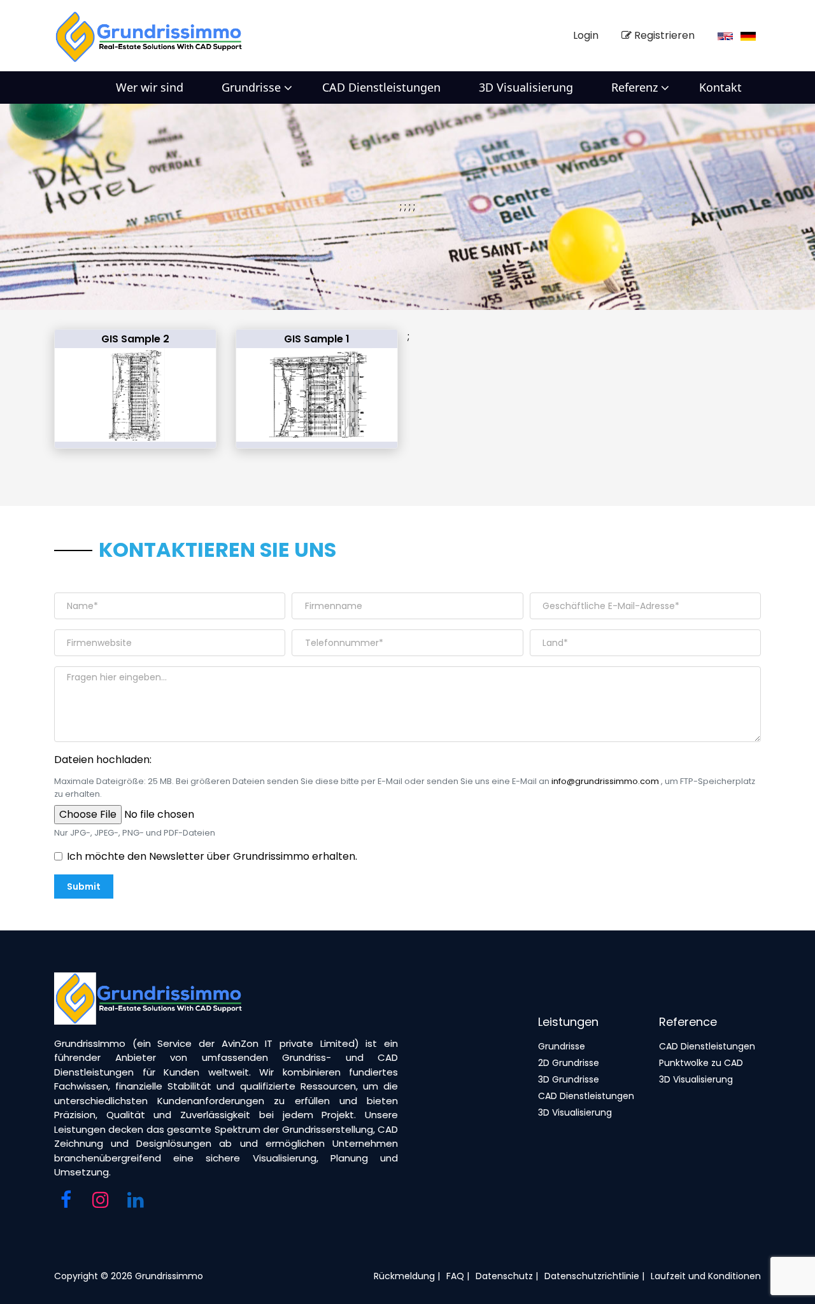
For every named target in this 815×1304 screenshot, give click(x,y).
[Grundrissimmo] (152, 36)
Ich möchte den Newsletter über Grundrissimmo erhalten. (212, 856)
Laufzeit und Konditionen (706, 1276)
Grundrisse (251, 87)
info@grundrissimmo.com (605, 781)
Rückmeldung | (407, 1276)
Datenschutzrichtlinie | (594, 1276)
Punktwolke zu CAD (701, 1062)
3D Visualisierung (526, 87)
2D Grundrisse (568, 1062)
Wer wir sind (149, 87)
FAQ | (457, 1276)
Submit (84, 886)
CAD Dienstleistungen (381, 87)
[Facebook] (65, 1200)
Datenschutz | (507, 1276)
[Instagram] (100, 1200)
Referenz (634, 87)
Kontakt (720, 87)
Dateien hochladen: (103, 759)
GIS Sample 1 (317, 339)
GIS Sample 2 (135, 339)
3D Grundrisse (568, 1079)
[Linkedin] (135, 1200)
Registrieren (663, 35)
